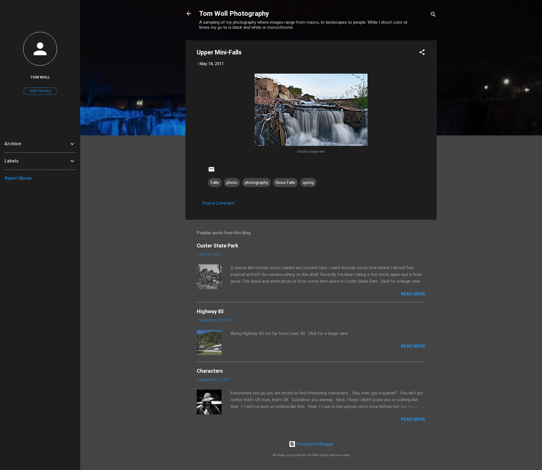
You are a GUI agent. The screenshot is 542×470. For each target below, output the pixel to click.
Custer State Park (217, 246)
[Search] (433, 15)
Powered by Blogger (315, 444)
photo (231, 182)
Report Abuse (18, 178)
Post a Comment (218, 203)
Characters (210, 371)
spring (308, 182)
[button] (422, 53)
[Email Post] (211, 171)
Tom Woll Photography (234, 13)
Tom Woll (40, 77)
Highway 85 (210, 311)
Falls (215, 182)
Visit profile (40, 91)
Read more (413, 294)
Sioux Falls (285, 182)
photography (256, 182)
